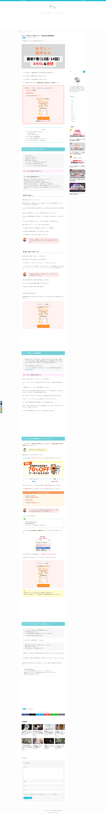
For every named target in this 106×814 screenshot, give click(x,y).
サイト (24, 790)
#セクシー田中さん (29, 155)
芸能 (72, 110)
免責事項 (54, 810)
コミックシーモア (26, 458)
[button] (25, 714)
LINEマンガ (73, 119)
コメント (25, 766)
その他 (72, 121)
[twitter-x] (81, 0)
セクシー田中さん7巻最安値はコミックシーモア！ (37, 138)
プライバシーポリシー (48, 810)
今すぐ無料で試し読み (43, 118)
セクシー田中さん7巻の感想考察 (33, 136)
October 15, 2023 (44, 165)
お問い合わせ (59, 810)
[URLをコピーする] (61, 714)
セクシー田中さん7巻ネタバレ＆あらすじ (35, 131)
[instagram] (82, 0)
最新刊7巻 (34, 481)
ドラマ (24, 37)
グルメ (72, 112)
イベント (72, 108)
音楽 (72, 106)
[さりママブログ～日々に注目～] (53, 7)
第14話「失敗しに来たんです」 (34, 134)
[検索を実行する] (84, 72)
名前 (24, 781)
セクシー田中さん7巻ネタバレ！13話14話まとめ (36, 140)
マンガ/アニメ (73, 114)
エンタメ (72, 100)
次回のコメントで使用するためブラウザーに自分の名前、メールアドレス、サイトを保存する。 (41, 794)
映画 (72, 104)
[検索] (85, 0)
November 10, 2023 (29, 369)
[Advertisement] (53, 22)
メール (25, 785)
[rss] (84, 0)
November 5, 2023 (38, 635)
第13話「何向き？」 (32, 133)
